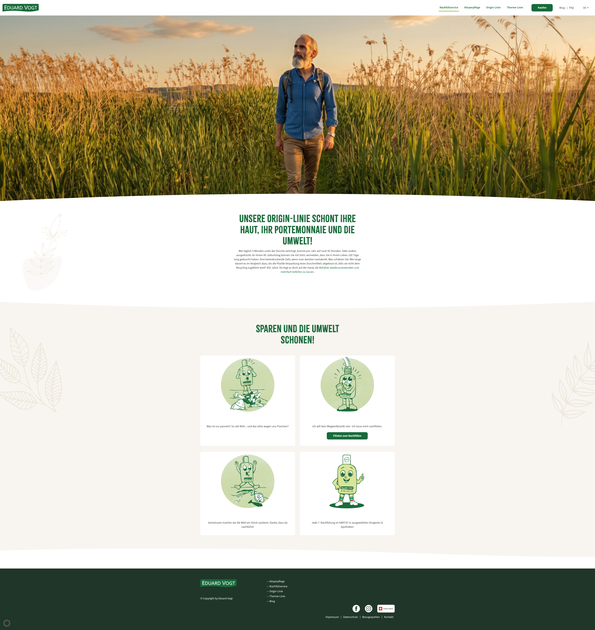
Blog (562, 7)
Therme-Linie (515, 7)
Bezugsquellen (371, 617)
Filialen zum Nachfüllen (347, 436)
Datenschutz (351, 617)
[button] (7, 623)
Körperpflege (472, 7)
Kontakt (388, 617)
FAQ (571, 7)
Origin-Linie (493, 7)
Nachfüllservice (449, 7)
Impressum (332, 617)
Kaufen (542, 7)
